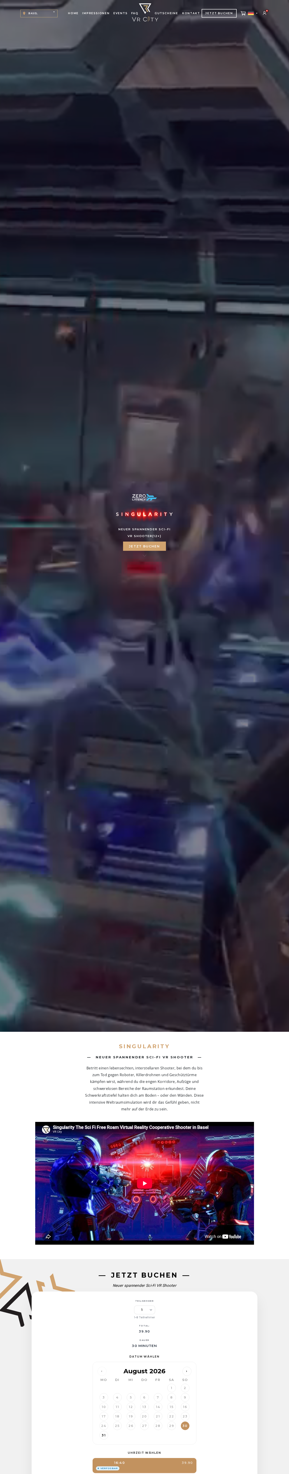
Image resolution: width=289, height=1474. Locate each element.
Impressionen (96, 13)
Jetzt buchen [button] (219, 13)
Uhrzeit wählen (144, 1452)
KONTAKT (191, 13)
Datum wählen (144, 1356)
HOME (73, 13)
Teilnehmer (144, 1301)
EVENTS (120, 13)
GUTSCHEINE (166, 13)
